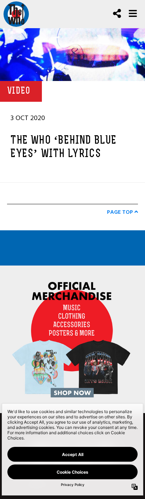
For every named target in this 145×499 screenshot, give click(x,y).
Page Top (120, 212)
